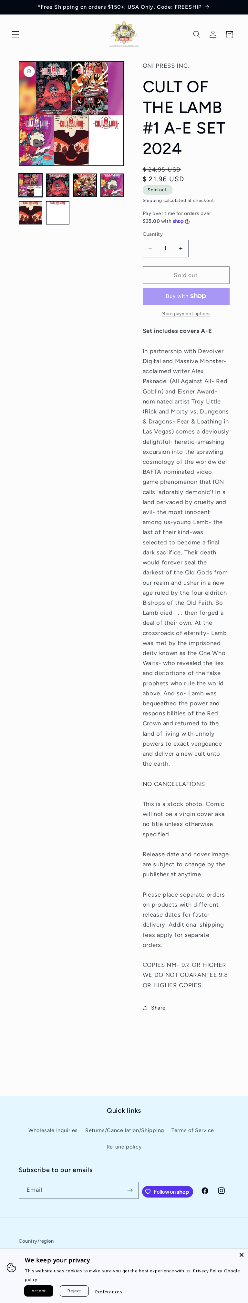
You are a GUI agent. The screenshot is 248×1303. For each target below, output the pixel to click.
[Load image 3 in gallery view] (85, 185)
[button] (15, 34)
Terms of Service (192, 1130)
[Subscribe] (130, 1190)
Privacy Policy (207, 1271)
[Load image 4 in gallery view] (112, 185)
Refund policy (124, 1147)
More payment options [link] (186, 313)
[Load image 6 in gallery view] (57, 212)
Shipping (152, 200)
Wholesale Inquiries (53, 1130)
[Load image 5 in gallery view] (30, 212)
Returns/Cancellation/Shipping (124, 1130)
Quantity (153, 234)
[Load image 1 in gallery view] (30, 185)
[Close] (241, 1255)
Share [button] (158, 1008)
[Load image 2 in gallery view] (57, 185)
